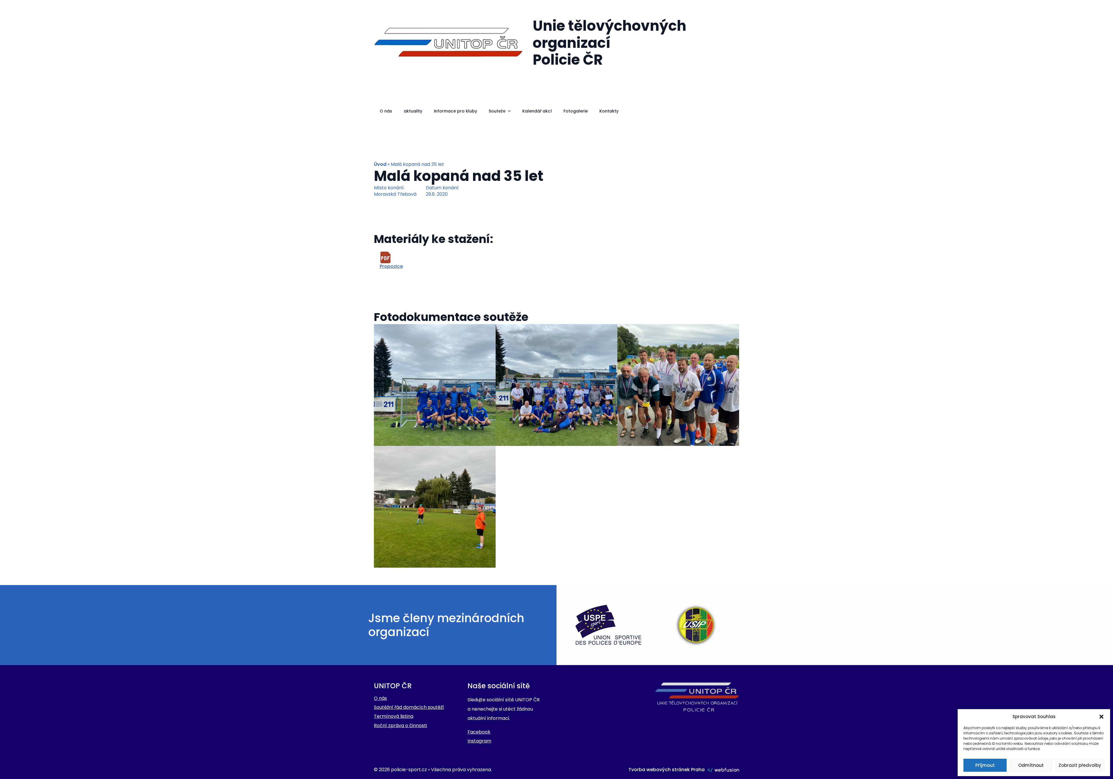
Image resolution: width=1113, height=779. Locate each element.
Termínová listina (393, 716)
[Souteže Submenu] (511, 111)
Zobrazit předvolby (1080, 765)
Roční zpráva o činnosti (400, 725)
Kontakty (609, 111)
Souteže (497, 111)
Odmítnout (1031, 765)
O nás (386, 111)
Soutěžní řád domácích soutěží (409, 707)
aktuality (413, 111)
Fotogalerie (575, 111)
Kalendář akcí (537, 111)
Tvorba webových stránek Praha (666, 770)
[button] (1101, 717)
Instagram (479, 741)
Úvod (380, 164)
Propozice (391, 266)
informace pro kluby (455, 111)
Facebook (479, 732)
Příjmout (985, 765)
